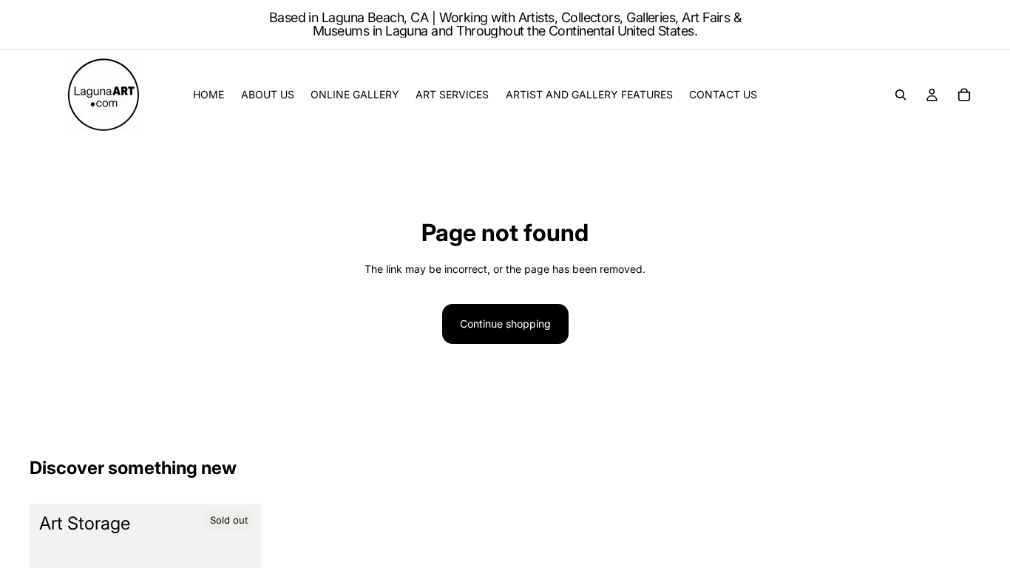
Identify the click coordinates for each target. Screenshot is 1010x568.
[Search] (900, 94)
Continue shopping (505, 323)
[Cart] (964, 94)
